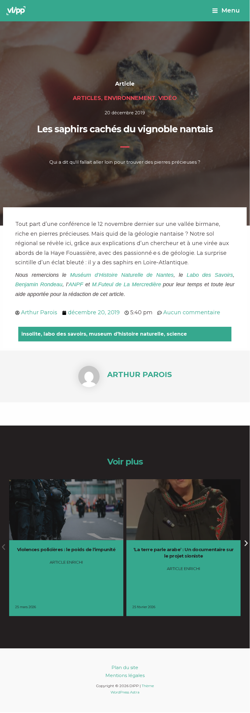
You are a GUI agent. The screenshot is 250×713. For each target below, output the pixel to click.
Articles (87, 98)
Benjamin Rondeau (38, 284)
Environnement (129, 98)
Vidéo (167, 98)
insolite (31, 334)
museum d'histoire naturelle (126, 334)
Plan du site (124, 667)
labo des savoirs (65, 334)
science (177, 334)
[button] (246, 543)
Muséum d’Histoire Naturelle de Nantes (122, 275)
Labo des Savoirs (210, 275)
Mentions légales (125, 675)
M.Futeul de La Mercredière (126, 284)
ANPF (76, 284)
